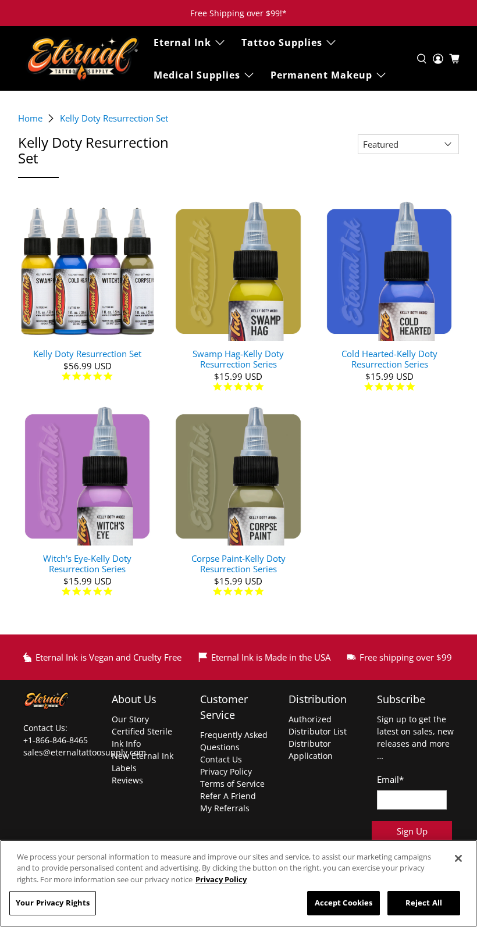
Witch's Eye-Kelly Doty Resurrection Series (87, 563)
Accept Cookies (344, 902)
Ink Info (126, 743)
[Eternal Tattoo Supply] (82, 58)
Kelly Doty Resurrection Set (114, 118)
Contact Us (221, 759)
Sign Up (412, 831)
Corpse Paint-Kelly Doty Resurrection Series (238, 563)
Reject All (423, 902)
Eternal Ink (182, 42)
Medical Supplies (197, 75)
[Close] (458, 858)
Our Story (130, 719)
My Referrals (225, 808)
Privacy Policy (226, 771)
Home (30, 118)
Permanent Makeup (321, 75)
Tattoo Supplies (281, 42)
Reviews (127, 780)
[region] (238, 883)
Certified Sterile (142, 731)
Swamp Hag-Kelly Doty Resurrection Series (238, 358)
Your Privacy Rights (53, 902)
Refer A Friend (228, 795)
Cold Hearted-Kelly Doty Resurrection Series (389, 358)
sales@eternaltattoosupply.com (85, 752)
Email (390, 779)
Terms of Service (232, 783)
